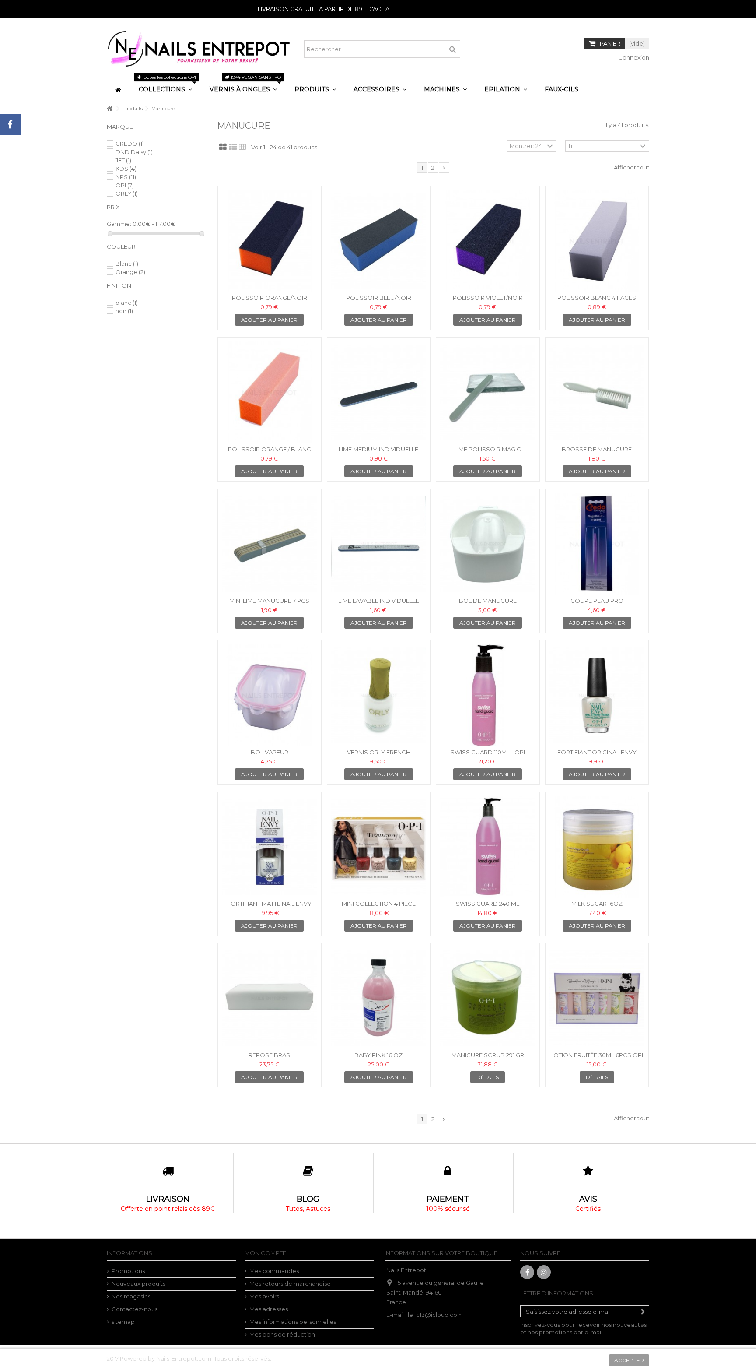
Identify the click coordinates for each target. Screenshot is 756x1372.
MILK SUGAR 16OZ (597, 903)
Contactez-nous (135, 1308)
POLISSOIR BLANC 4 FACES (596, 297)
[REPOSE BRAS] (269, 998)
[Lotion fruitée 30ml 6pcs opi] (597, 998)
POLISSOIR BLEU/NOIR (378, 297)
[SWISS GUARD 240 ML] (488, 847)
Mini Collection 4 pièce (379, 903)
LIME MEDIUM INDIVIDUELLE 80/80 (378, 453)
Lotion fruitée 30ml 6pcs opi (596, 1055)
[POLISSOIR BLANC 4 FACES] (597, 241)
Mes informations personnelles (292, 1321)
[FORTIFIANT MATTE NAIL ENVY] (269, 847)
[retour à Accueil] (109, 108)
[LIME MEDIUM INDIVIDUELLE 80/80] (379, 392)
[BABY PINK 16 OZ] (379, 998)
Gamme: (119, 223)
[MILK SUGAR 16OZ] (597, 847)
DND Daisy (134, 151)
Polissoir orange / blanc (269, 449)
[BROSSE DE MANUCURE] (597, 392)
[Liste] (233, 147)
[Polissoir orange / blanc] (269, 392)
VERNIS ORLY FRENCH (378, 752)
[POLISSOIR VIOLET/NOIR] (488, 241)
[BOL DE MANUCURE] (488, 544)
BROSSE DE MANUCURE (597, 449)
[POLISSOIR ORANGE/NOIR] (269, 241)
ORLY (127, 193)
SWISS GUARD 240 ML (487, 903)
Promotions (128, 1270)
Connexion (633, 57)
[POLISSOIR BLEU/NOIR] (379, 241)
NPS (126, 176)
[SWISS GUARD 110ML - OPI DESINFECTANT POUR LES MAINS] (488, 695)
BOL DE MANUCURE (488, 600)
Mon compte (265, 1252)
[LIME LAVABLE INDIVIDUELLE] (379, 544)
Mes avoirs (264, 1296)
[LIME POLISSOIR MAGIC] (488, 392)
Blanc (127, 263)
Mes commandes (274, 1270)
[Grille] (223, 147)
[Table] (242, 147)
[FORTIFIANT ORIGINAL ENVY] (597, 695)
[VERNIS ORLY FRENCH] (379, 695)
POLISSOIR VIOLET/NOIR (488, 297)
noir (124, 310)
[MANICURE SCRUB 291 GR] (488, 998)
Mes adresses (268, 1308)
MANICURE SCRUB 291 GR (488, 1055)
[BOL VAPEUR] (269, 695)
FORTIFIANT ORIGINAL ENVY (597, 752)
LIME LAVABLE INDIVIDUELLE (378, 600)
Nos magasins (131, 1296)
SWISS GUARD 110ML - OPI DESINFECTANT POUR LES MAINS (488, 756)
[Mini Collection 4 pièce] (379, 847)
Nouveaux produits (138, 1283)
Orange (130, 271)
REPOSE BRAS (269, 1055)
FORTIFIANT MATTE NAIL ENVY (269, 903)
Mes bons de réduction (282, 1334)
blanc (127, 302)
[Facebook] (527, 1272)
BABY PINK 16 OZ (378, 1055)
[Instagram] (544, 1272)
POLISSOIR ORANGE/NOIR (269, 297)
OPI (125, 185)
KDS (126, 168)
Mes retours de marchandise (290, 1283)
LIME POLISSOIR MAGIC (487, 449)
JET (123, 160)
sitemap (123, 1321)
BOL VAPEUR (269, 752)
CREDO (130, 143)
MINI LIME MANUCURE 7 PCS (269, 600)
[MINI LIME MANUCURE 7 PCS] (269, 544)
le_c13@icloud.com (435, 1314)
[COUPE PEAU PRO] (597, 544)
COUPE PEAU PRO (596, 600)
